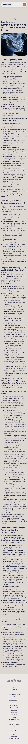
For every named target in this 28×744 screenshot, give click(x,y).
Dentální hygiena (14, 715)
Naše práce (14, 689)
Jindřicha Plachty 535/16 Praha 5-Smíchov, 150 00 (14, 733)
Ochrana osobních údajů (14, 694)
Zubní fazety (14, 710)
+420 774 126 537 (14, 738)
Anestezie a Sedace (14, 724)
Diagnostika (14, 722)
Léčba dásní (14, 717)
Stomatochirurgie (14, 719)
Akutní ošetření (14, 726)
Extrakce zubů (14, 707)
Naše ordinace (14, 692)
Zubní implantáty (14, 703)
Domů (2, 19)
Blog (7, 19)
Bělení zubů (14, 712)
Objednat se (14, 730)
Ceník (14, 685)
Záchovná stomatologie (14, 700)
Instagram (14, 736)
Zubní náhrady (14, 705)
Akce (14, 696)
